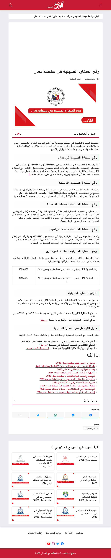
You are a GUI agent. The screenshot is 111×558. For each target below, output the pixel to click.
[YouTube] (48, 544)
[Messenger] (73, 415)
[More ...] (20, 415)
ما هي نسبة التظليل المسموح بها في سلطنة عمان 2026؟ (67, 379)
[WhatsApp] (55, 415)
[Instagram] (53, 544)
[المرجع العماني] (55, 5)
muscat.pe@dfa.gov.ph (37, 348)
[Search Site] (10, 5)
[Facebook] (90, 415)
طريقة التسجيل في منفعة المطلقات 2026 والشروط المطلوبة (65, 366)
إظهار (18, 133)
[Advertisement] (55, 46)
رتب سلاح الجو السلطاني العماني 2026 (76, 369)
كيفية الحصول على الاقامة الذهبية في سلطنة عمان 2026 (67, 385)
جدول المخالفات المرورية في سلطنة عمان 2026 (71, 372)
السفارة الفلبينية (91, 428)
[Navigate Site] (100, 5)
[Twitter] (38, 415)
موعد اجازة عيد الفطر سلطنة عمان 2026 (75, 362)
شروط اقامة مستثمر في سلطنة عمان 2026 (73, 382)
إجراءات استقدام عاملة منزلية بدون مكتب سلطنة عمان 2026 (66, 392)
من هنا (44, 319)
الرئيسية (95, 16)
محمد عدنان (90, 79)
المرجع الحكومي (81, 16)
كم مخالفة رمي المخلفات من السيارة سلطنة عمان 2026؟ (67, 389)
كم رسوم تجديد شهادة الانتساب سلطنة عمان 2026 (70, 375)
